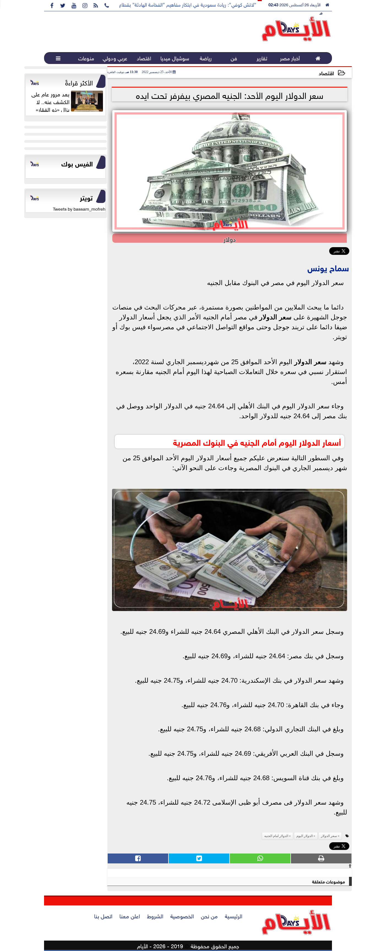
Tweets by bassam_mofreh (79, 208)
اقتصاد (326, 72)
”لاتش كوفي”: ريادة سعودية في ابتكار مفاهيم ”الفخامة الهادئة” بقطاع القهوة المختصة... (169, 4)
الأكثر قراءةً (79, 82)
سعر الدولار (275, 317)
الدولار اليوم (304, 836)
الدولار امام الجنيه (276, 836)
